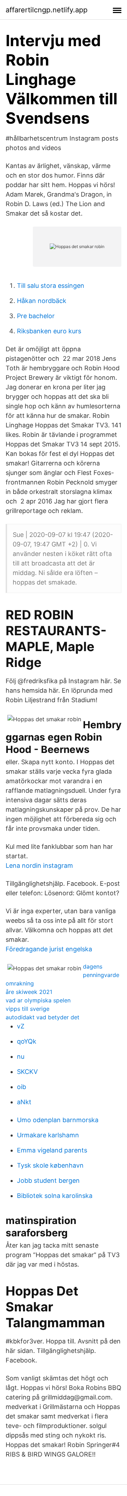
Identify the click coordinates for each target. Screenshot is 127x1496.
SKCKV (27, 1071)
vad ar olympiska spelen (38, 1000)
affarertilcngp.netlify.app (46, 9)
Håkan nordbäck (41, 300)
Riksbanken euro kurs (49, 331)
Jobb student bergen (48, 1180)
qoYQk (26, 1041)
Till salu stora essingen (50, 285)
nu (20, 1056)
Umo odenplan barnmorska (57, 1120)
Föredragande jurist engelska (49, 949)
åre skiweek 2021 (29, 991)
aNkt (24, 1102)
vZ (20, 1026)
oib (21, 1086)
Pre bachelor (36, 316)
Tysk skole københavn (50, 1165)
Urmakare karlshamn (48, 1135)
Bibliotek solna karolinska (54, 1195)
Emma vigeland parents (52, 1150)
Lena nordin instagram (39, 865)
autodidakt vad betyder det (42, 1017)
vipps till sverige (27, 1008)
